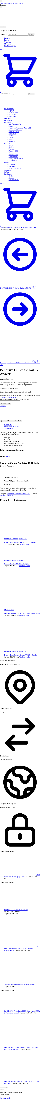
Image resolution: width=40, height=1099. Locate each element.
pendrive (10, 496)
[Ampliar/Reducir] (1, 1087)
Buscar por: (4, 34)
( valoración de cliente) (8, 397)
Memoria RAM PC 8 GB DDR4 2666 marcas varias (22, 613)
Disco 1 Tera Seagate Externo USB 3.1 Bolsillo (20, 542)
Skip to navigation (6, 3)
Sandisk (8, 456)
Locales (6, 38)
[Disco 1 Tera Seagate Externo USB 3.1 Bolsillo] (22, 520)
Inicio (2, 228)
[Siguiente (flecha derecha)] (3, 1089)
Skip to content (18, 3)
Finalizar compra (10, 46)
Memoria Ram (9, 610)
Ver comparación (5, 1098)
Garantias (7, 42)
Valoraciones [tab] (9, 428)
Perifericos (8, 228)
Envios (6, 40)
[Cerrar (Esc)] (7, 1087)
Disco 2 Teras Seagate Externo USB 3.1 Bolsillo (20, 655)
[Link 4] (18, 27)
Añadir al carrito (6, 404)
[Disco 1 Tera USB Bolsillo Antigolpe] (22, 551)
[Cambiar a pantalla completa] (3, 1087)
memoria (3, 496)
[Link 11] (9, 105)
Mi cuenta (7, 44)
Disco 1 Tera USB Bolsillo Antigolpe (16, 564)
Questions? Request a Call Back (11, 421)
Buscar (31, 34)
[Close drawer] (1, 7)
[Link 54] (12, 231)
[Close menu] (1, 1)
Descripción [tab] (8, 425)
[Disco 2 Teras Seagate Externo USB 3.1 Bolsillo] (22, 632)
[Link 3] (9, 12)
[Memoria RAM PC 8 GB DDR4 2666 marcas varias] (22, 587)
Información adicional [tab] (11, 427)
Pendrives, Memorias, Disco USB (25, 228)
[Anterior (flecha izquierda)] (1, 1089)
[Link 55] (16, 233)
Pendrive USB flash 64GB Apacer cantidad (14, 399)
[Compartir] (5, 1087)
